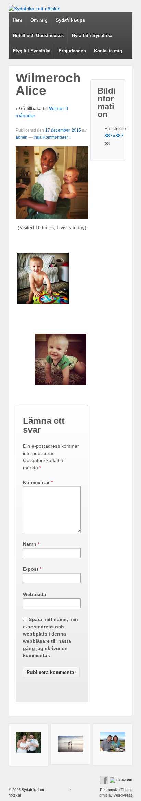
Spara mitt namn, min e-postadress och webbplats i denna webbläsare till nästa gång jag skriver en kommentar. (50, 637)
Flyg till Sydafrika (31, 50)
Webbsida (34, 594)
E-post (30, 569)
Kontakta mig (108, 50)
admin (21, 137)
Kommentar (38, 482)
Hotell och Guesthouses (38, 35)
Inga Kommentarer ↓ (52, 137)
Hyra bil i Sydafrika (92, 35)
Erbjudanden (72, 50)
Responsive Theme (116, 790)
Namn (29, 544)
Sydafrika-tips (70, 20)
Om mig (39, 20)
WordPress (123, 795)
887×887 (114, 135)
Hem (17, 20)
